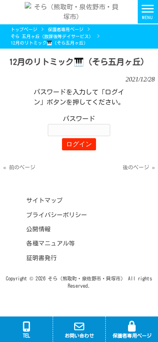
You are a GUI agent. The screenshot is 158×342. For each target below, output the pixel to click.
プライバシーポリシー (56, 215)
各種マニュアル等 (50, 243)
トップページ (24, 29)
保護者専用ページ (65, 29)
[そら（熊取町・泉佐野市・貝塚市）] (69, 11)
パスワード (79, 118)
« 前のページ (19, 167)
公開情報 (38, 229)
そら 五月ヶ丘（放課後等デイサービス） (52, 36)
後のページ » (139, 167)
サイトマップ (44, 200)
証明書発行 (41, 258)
